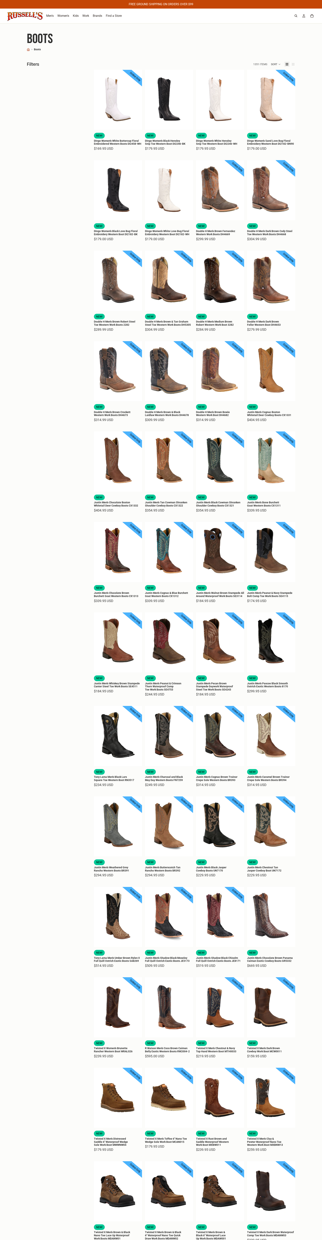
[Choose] (136, 124)
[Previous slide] (99, 100)
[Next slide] (136, 100)
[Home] (28, 49)
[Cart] (312, 16)
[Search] (296, 16)
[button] (276, 64)
